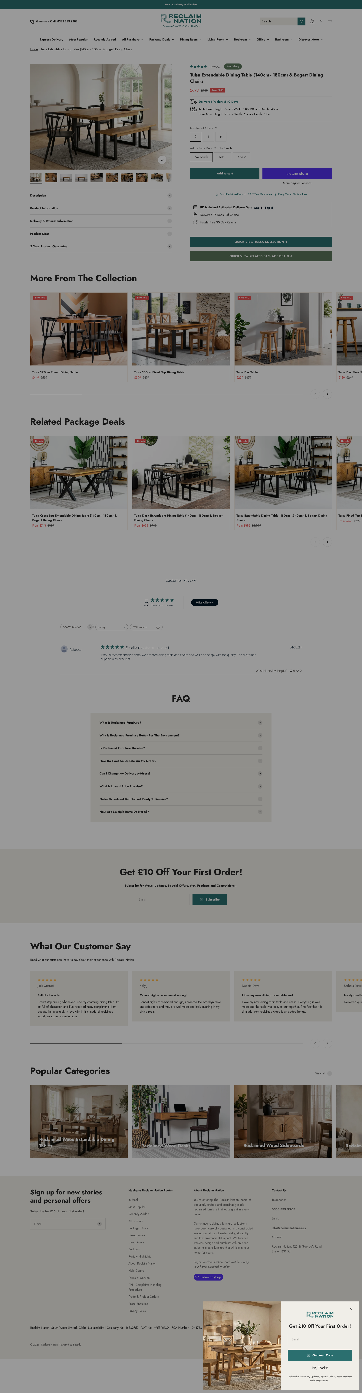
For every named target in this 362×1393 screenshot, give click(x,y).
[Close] (351, 1309)
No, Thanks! (320, 1368)
